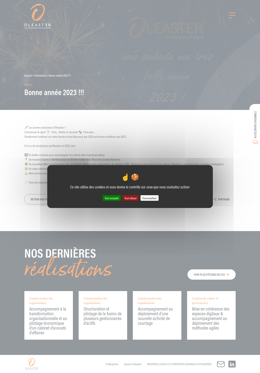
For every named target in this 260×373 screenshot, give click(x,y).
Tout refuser (130, 198)
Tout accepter (112, 198)
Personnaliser (149, 198)
